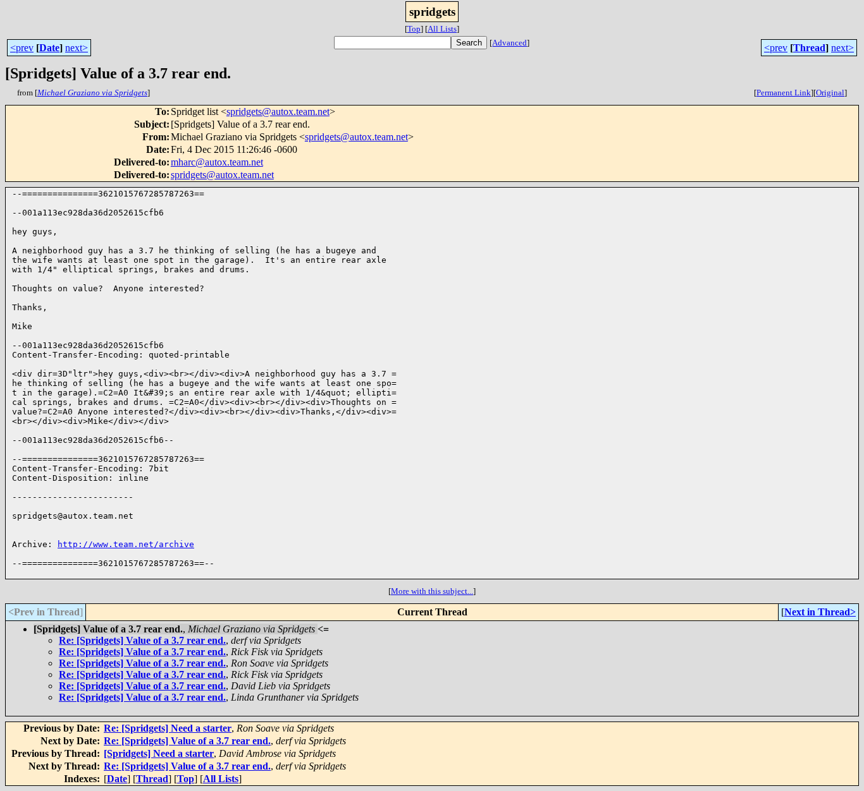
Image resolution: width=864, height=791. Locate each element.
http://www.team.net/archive (126, 544)
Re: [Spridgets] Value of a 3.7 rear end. (142, 640)
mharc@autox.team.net (217, 162)
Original (830, 92)
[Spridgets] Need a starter (159, 753)
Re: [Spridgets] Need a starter (167, 728)
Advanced (509, 42)
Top (414, 28)
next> (76, 47)
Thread (809, 47)
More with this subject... (432, 591)
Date (49, 47)
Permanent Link (783, 92)
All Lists (442, 28)
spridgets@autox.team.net (278, 111)
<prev (22, 47)
